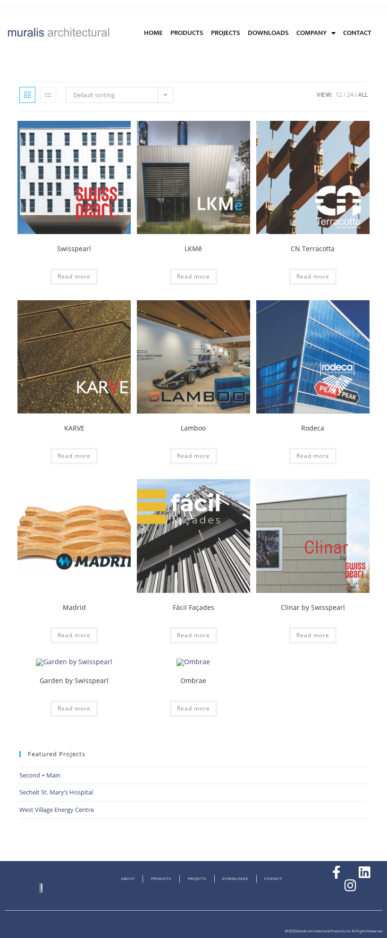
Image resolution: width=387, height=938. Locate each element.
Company (311, 33)
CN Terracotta (313, 248)
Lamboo (193, 427)
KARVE (74, 427)
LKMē (193, 248)
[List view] (48, 95)
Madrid (74, 607)
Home (153, 33)
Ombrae (193, 680)
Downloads (268, 33)
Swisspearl (74, 248)
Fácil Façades (193, 607)
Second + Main (39, 775)
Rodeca (312, 427)
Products (186, 33)
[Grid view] (27, 95)
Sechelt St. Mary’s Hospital (56, 792)
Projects (225, 33)
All (363, 95)
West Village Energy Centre (56, 809)
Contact (357, 33)
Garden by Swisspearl (74, 680)
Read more (74, 276)
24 (350, 95)
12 (339, 95)
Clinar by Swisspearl (313, 607)
